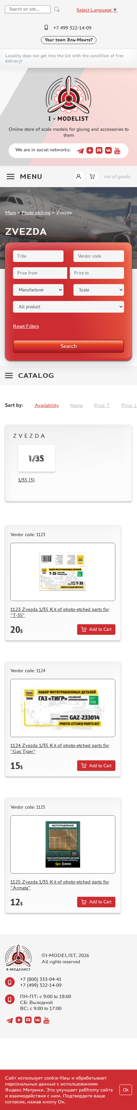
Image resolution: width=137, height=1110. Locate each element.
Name (76, 405)
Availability (47, 405)
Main (10, 212)
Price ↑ (102, 405)
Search (69, 346)
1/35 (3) (26, 479)
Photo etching (36, 212)
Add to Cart (100, 629)
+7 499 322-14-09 (72, 27)
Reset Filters (26, 326)
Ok (126, 1089)
